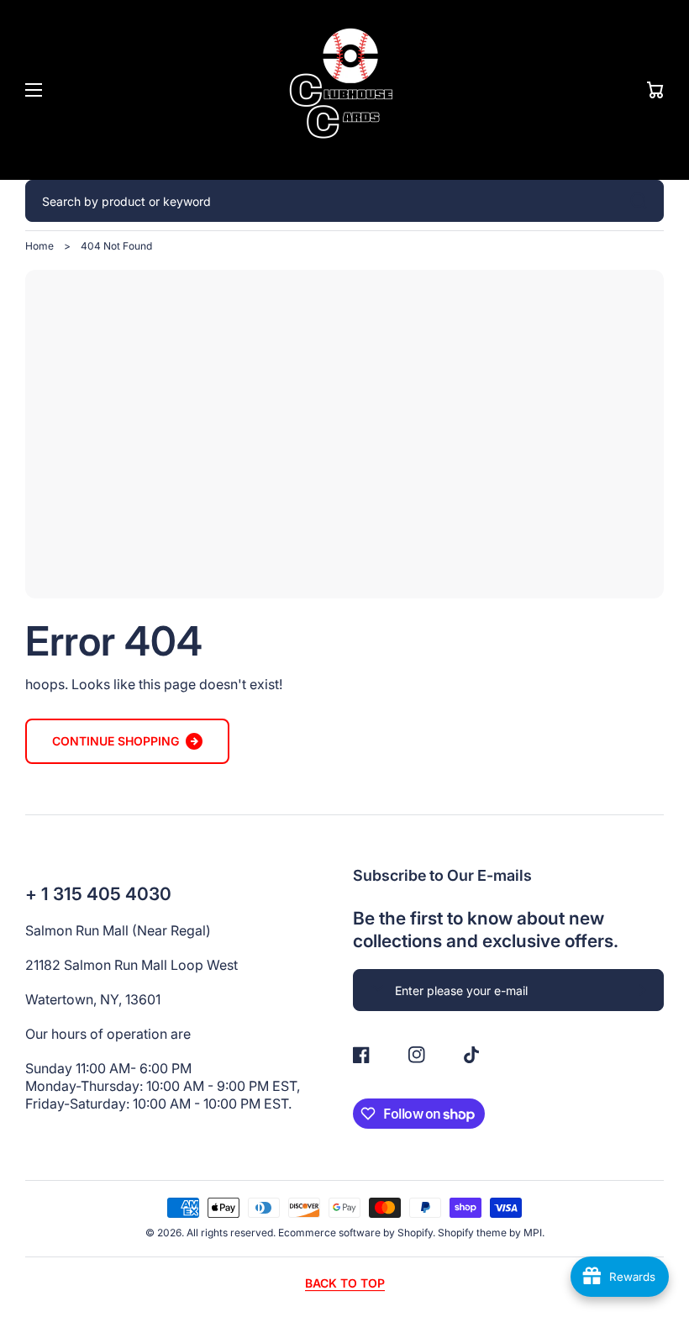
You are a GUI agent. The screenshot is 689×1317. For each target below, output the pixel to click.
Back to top (345, 1283)
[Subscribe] (643, 990)
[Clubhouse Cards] (344, 90)
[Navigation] (33, 90)
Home (39, 246)
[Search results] (643, 201)
